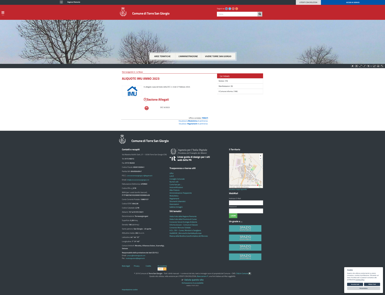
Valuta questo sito (194, 280)
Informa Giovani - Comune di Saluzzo (184, 224)
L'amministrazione (188, 56)
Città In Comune (242, 273)
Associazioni (174, 204)
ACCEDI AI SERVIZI (353, 2)
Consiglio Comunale (177, 179)
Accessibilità (162, 266)
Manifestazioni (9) (225, 86)
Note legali (126, 266)
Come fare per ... (176, 184)
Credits (148, 266)
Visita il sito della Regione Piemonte (183, 216)
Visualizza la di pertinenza (193, 121)
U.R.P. (172, 176)
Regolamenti (174, 198)
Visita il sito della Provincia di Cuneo (183, 219)
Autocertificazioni (176, 187)
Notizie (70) (223, 81)
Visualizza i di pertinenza (193, 123)
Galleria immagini (176, 207)
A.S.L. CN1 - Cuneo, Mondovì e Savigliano (185, 230)
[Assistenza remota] (250, 273)
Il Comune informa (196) (228, 91)
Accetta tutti (355, 284)
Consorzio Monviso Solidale (180, 227)
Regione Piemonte (73, 2)
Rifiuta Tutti (372, 284)
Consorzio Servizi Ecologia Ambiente (183, 222)
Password (233, 206)
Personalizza (364, 288)
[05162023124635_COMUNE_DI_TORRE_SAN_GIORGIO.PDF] (146, 108)
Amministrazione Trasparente (181, 193)
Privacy (136, 266)
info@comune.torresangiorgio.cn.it (138, 180)
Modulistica (174, 195)
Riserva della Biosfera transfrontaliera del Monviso (189, 236)
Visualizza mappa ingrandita (238, 189)
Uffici (172, 173)
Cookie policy (359, 279)
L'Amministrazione (191, 65)
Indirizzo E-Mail (235, 198)
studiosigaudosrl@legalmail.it (135, 258)
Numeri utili (174, 181)
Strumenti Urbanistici (178, 201)
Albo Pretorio (175, 190)
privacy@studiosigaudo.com (136, 255)
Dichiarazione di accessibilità (192, 283)
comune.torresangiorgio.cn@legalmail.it (139, 175)
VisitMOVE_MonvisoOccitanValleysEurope (186, 233)
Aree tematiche (162, 56)
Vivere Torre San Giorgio (218, 56)
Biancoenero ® (202, 276)
